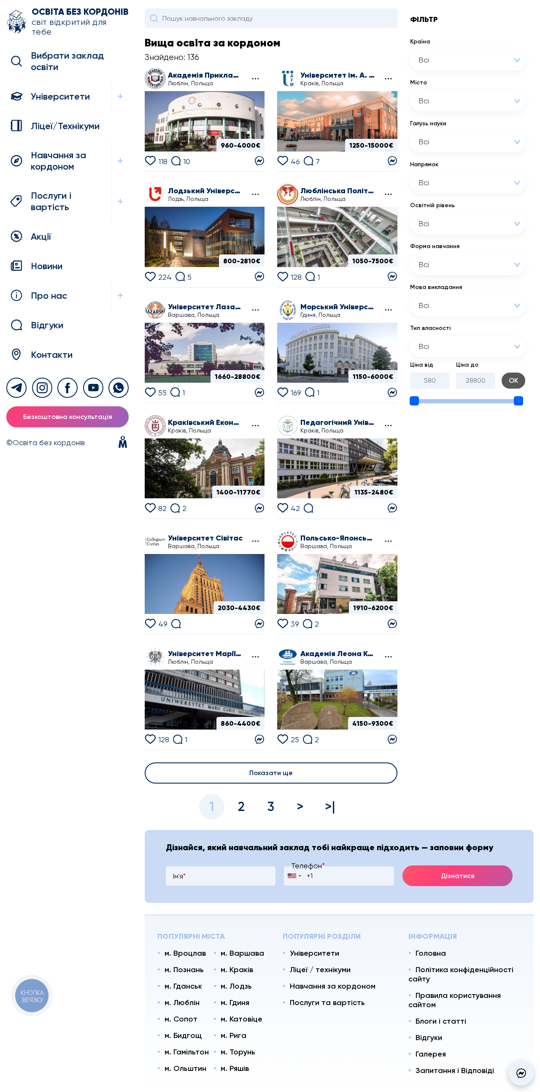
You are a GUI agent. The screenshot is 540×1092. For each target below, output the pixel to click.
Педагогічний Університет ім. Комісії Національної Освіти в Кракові (337, 422)
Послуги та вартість (327, 1002)
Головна (431, 953)
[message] (521, 1073)
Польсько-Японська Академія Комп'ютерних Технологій (337, 538)
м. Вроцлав (185, 953)
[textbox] (457, 59)
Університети (314, 953)
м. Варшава (242, 953)
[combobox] (467, 59)
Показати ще (271, 773)
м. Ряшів (235, 1068)
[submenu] (255, 79)
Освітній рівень (432, 205)
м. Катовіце (241, 1019)
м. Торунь (238, 1052)
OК (513, 380)
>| (330, 806)
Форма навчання (434, 246)
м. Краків (237, 969)
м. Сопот (181, 1019)
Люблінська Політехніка (337, 190)
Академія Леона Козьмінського (337, 653)
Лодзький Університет (205, 190)
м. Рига (233, 1035)
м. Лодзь (236, 986)
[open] (120, 96)
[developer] (123, 442)
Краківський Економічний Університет (205, 422)
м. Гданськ (183, 986)
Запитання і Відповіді (455, 1070)
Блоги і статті (441, 1021)
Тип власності (430, 328)
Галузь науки (428, 123)
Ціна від (421, 364)
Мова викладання (436, 287)
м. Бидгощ (183, 1035)
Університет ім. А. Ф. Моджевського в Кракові (337, 75)
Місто (418, 82)
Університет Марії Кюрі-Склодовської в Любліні (205, 653)
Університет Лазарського (205, 306)
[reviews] (308, 507)
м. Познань (184, 969)
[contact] (259, 160)
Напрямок (424, 164)
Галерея (431, 1054)
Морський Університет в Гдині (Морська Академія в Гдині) (337, 306)
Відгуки (429, 1037)
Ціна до (467, 364)
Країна (420, 41)
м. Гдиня (235, 1002)
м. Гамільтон (187, 1052)
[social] (16, 388)
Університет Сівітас (205, 538)
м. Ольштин (185, 1068)
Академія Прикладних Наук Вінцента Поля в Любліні (205, 75)
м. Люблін (182, 1002)
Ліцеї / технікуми (320, 969)
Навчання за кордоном (332, 986)
